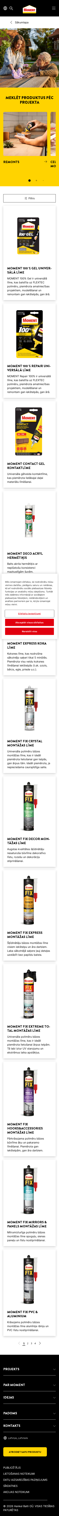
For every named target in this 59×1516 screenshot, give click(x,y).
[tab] (29, 180)
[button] (29, 1369)
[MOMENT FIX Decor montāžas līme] (29, 821)
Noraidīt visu (29, 631)
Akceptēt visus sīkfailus (29, 622)
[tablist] (29, 180)
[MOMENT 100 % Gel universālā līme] (29, 253)
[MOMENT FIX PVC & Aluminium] (29, 1292)
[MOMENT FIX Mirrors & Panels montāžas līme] (29, 1203)
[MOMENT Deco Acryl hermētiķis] (29, 534)
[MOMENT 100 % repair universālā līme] (29, 350)
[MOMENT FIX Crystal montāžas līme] (29, 726)
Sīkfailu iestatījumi (29, 613)
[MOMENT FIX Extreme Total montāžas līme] (29, 1011)
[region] (29, 606)
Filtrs (32, 198)
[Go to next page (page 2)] (40, 1344)
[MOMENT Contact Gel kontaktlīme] (29, 444)
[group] (29, 149)
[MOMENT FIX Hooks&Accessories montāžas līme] (29, 1109)
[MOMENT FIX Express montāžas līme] (29, 915)
